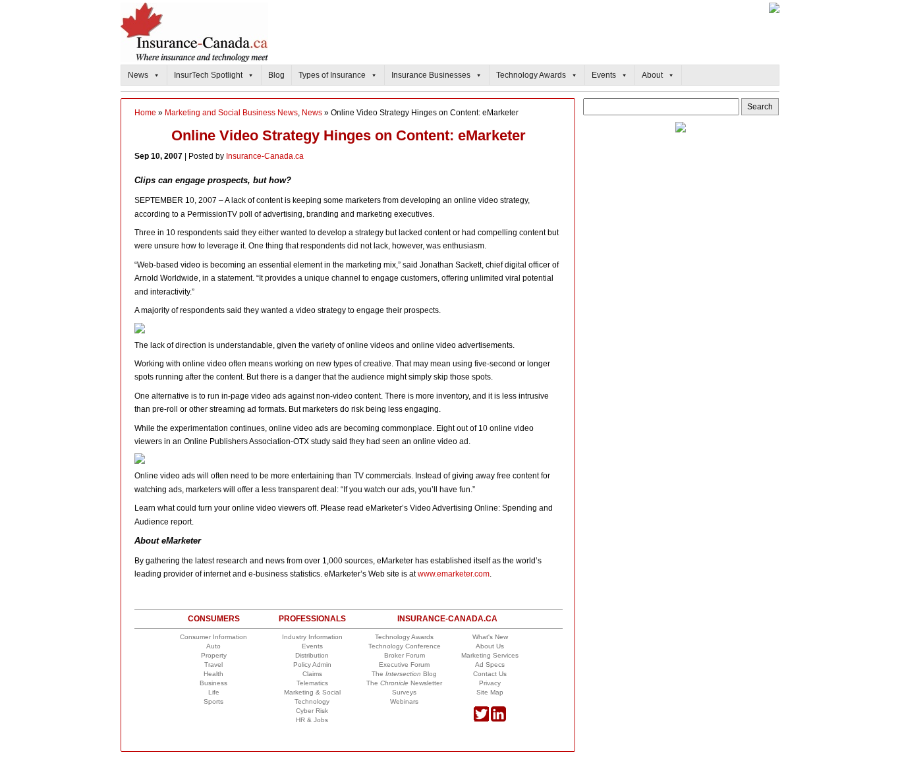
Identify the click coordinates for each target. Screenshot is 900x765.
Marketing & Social (312, 692)
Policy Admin (312, 664)
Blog (276, 75)
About (652, 75)
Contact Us (490, 673)
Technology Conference (404, 646)
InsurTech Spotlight (208, 75)
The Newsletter (404, 683)
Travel (213, 664)
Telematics (312, 683)
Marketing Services (490, 655)
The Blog (404, 673)
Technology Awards (531, 75)
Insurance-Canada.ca (265, 156)
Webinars (404, 701)
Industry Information (312, 636)
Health (213, 673)
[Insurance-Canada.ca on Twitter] (481, 719)
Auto (213, 646)
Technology (312, 701)
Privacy (490, 683)
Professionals (312, 618)
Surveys (404, 692)
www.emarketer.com (454, 574)
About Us (490, 646)
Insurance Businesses (430, 75)
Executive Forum (404, 664)
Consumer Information (213, 636)
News (138, 75)
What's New (490, 636)
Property (214, 655)
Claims (312, 673)
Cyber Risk (312, 710)
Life (213, 692)
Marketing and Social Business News (231, 112)
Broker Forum (404, 655)
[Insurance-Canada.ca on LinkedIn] (498, 719)
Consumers (214, 618)
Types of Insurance (332, 75)
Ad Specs (490, 664)
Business (213, 683)
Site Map (489, 692)
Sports (213, 701)
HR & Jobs (312, 719)
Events (604, 75)
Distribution (312, 655)
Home (145, 112)
